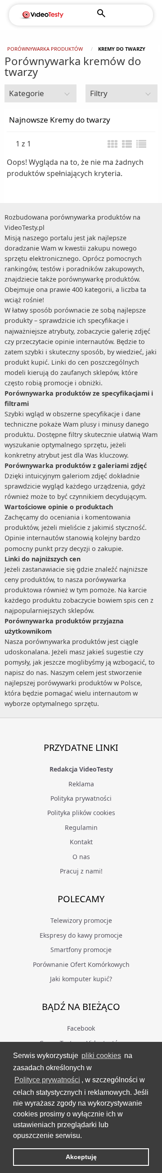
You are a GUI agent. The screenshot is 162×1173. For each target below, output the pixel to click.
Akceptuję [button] (81, 1156)
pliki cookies (101, 1055)
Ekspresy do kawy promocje (81, 935)
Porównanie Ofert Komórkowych (81, 964)
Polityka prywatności (81, 798)
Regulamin (81, 827)
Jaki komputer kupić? (81, 979)
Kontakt (81, 842)
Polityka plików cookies (81, 812)
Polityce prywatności (47, 1080)
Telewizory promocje (81, 920)
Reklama (81, 784)
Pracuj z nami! (81, 871)
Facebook (81, 1028)
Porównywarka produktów (45, 48)
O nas (81, 856)
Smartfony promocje (81, 949)
